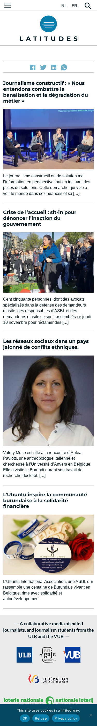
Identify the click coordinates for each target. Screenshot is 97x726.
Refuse (41, 718)
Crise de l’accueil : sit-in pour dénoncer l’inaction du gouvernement (39, 218)
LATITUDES (49, 39)
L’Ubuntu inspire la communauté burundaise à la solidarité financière (45, 500)
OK (25, 718)
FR (74, 6)
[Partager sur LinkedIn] (53, 67)
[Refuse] (90, 714)
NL (64, 6)
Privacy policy (66, 718)
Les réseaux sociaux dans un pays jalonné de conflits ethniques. (46, 344)
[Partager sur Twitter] (43, 67)
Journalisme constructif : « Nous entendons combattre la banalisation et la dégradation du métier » (45, 92)
